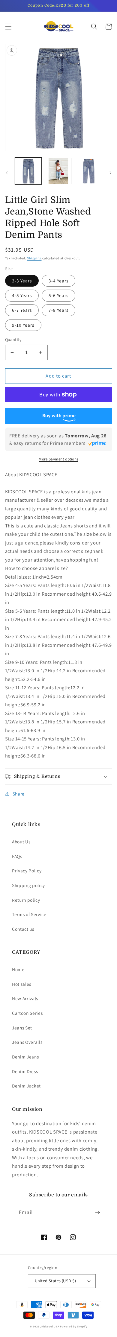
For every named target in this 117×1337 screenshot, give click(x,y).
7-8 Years (59, 310)
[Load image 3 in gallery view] (88, 171)
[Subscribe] (97, 1212)
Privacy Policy (26, 871)
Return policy (26, 900)
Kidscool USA (50, 1326)
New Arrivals (25, 998)
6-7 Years (22, 310)
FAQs (17, 856)
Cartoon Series (27, 1013)
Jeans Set (22, 1028)
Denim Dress (25, 1071)
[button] (8, 26)
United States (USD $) (55, 1280)
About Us (21, 842)
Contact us (23, 929)
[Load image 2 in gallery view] (58, 171)
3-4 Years (59, 281)
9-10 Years (23, 325)
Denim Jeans (25, 1057)
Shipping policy (28, 885)
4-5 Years (22, 295)
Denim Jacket (26, 1086)
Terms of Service (29, 914)
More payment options (58, 459)
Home (18, 969)
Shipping (34, 258)
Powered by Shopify (73, 1326)
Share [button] (19, 794)
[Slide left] (6, 172)
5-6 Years (59, 295)
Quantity (13, 339)
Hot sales (21, 984)
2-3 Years (22, 281)
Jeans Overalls (27, 1042)
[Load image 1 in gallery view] (28, 171)
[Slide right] (110, 172)
